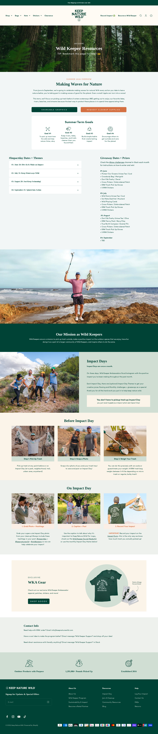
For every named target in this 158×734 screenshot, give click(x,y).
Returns (138, 706)
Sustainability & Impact (78, 702)
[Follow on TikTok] (24, 716)
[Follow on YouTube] (18, 716)
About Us (72, 693)
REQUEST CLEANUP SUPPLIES (103, 109)
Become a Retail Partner (78, 706)
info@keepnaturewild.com (62, 630)
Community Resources (111, 702)
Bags (17, 15)
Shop (8, 15)
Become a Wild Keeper (127, 15)
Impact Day (107, 693)
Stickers (36, 15)
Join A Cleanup (108, 698)
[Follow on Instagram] (13, 716)
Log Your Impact (141, 693)
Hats (26, 15)
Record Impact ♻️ (108, 15)
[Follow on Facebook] (7, 716)
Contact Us (139, 698)
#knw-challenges (116, 162)
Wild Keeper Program (77, 698)
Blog (104, 706)
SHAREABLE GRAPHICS (54, 109)
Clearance (49, 15)
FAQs (137, 702)
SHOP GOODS (38, 601)
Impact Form (113, 536)
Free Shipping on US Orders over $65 (79, 3)
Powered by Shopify (31, 725)
